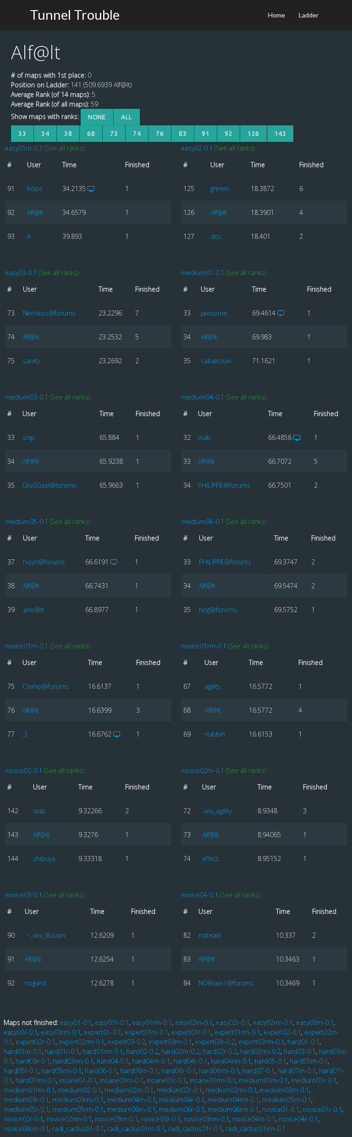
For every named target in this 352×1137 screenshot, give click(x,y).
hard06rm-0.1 (219, 1070)
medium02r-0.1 (179, 1090)
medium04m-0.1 (131, 1099)
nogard (35, 983)
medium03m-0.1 (284, 1090)
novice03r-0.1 (161, 1118)
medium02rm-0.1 (231, 1090)
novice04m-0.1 (253, 1118)
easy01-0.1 (76, 1022)
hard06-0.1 (101, 1070)
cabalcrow (216, 360)
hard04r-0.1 (190, 1061)
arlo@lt (33, 609)
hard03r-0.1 (33, 1061)
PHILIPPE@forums (224, 485)
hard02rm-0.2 (260, 1051)
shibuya (44, 858)
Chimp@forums (45, 686)
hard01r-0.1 (62, 1051)
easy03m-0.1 (315, 1022)
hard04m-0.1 (151, 1061)
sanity (31, 360)
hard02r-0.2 (220, 1051)
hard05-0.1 (270, 1061)
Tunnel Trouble (75, 14)
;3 (25, 734)
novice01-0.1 (280, 1109)
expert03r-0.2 (215, 1041)
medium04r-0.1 (181, 1099)
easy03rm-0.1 (61, 1032)
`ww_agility (217, 810)
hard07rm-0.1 (36, 1080)
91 (205, 133)
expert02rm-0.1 (81, 1041)
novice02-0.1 (23, 770)
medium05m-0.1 (286, 1099)
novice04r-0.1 (298, 1118)
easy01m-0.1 (24, 148)
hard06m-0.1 (139, 1070)
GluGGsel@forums (49, 485)
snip (28, 437)
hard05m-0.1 (309, 1061)
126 (253, 133)
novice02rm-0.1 (69, 1118)
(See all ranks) (64, 148)
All (126, 117)
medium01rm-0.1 (29, 1090)
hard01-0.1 (303, 1041)
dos (216, 236)
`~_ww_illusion (45, 935)
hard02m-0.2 (180, 1051)
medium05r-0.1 (26, 1109)
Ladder (309, 15)
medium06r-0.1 (181, 1109)
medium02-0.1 (79, 1090)
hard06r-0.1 (178, 1070)
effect (210, 858)
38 (68, 133)
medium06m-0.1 (131, 1109)
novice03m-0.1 (116, 1118)
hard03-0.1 (300, 1051)
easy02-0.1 (197, 148)
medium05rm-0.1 (78, 1109)
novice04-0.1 (199, 894)
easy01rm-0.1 (152, 1022)
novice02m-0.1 (202, 770)
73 (114, 133)
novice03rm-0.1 (206, 1118)
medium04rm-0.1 (233, 1099)
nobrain (209, 935)
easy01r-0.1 (112, 1022)
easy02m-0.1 (194, 1022)
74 (137, 133)
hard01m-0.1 (23, 1051)
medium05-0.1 (26, 521)
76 (160, 133)
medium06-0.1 (202, 521)
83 (183, 133)
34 (45, 133)
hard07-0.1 (258, 1070)
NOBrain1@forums (226, 983)
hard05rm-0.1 (61, 1070)
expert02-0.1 (282, 1032)
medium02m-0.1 (129, 1090)
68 (91, 133)
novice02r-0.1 (23, 1118)
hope (35, 188)
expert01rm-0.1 (237, 1032)
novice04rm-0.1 (26, 1128)
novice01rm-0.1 (203, 646)
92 (228, 133)
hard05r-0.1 (21, 1070)
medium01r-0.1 (313, 1080)
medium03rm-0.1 (78, 1099)
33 (22, 133)
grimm (219, 188)
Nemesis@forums (49, 313)
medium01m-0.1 (263, 1080)
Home (276, 15)
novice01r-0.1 (322, 1109)
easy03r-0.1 (21, 1032)
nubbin (214, 734)
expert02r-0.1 (35, 1041)
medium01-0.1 (202, 272)
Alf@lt (35, 212)
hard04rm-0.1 (231, 1061)
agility (212, 686)
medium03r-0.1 (26, 1099)
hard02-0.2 (142, 1051)
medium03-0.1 (26, 397)
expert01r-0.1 (191, 1032)
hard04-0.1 (113, 1061)
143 (280, 133)
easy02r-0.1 (233, 1022)
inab (204, 437)
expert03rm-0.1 (261, 1041)
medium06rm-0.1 (233, 1109)
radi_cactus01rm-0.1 (256, 1128)
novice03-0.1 (23, 894)
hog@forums (218, 609)
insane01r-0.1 (167, 1080)
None (97, 117)
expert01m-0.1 (146, 1032)
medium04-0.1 (202, 397)
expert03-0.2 (126, 1041)
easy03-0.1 (21, 272)
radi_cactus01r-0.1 (195, 1128)
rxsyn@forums (44, 561)
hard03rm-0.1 (73, 1061)
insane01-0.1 (78, 1080)
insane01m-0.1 (121, 1080)
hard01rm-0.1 (102, 1051)
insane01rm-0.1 (213, 1080)
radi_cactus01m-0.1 (136, 1128)
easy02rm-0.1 (273, 1022)
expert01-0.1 (102, 1032)
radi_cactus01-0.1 (78, 1128)
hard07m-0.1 (297, 1070)
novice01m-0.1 (26, 646)
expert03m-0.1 (170, 1041)
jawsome (214, 313)
